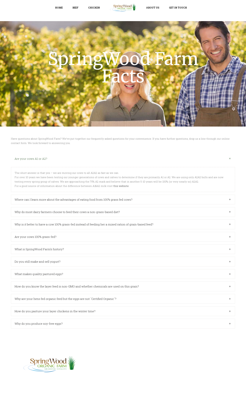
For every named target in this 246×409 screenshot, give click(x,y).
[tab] (123, 159)
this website (121, 186)
